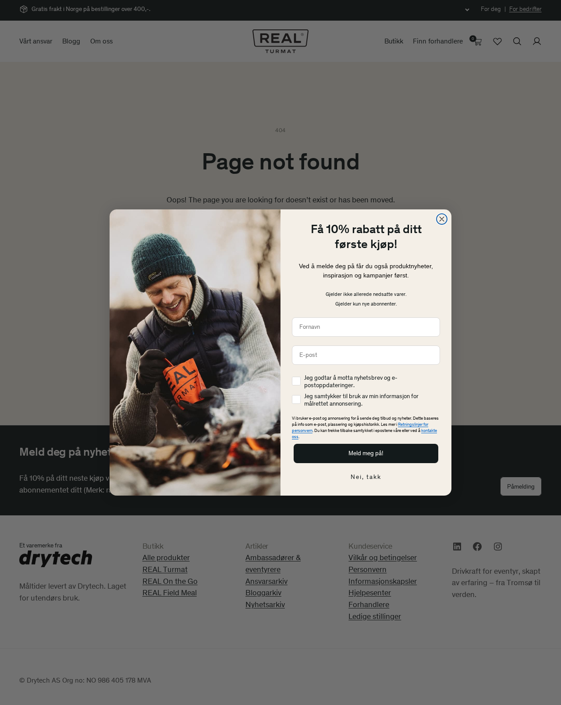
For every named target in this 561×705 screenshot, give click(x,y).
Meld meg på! (365, 453)
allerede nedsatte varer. (379, 294)
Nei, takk (366, 477)
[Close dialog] (442, 219)
